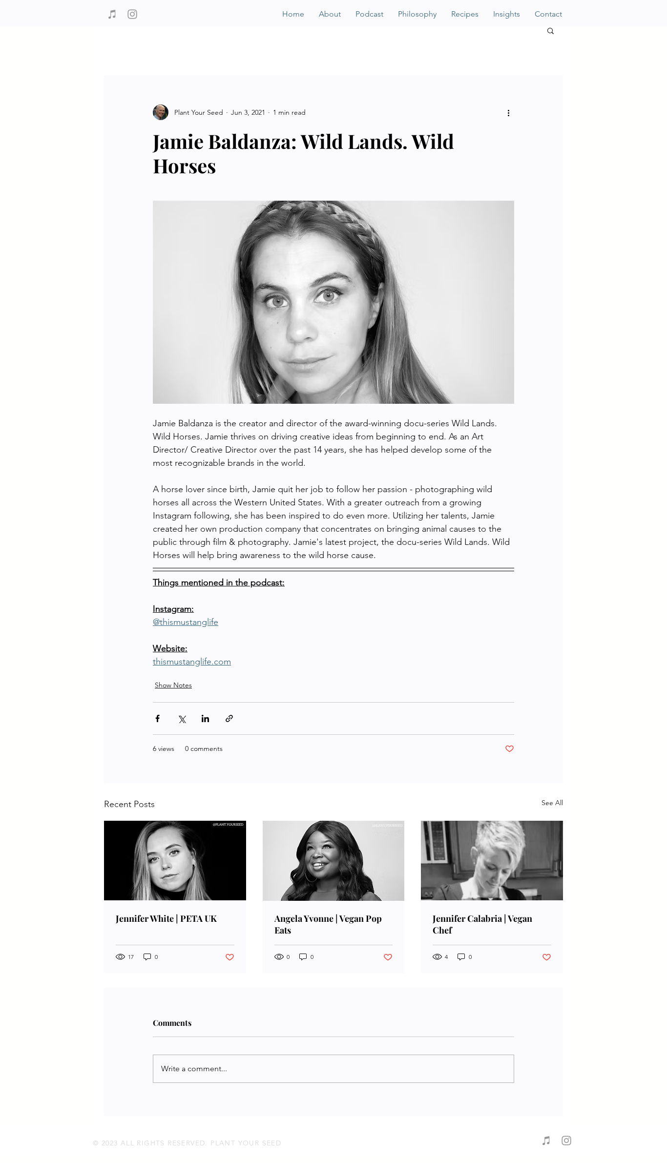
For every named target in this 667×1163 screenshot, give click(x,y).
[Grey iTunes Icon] (112, 14)
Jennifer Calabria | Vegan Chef (482, 924)
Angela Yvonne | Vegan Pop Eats (328, 924)
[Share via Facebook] (157, 718)
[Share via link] (229, 718)
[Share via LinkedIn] (205, 718)
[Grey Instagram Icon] (132, 14)
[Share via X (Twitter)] (181, 718)
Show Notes (173, 685)
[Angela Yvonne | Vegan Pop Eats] (334, 861)
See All (552, 802)
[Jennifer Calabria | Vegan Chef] (492, 860)
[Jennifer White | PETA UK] (175, 860)
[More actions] (508, 112)
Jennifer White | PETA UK (166, 918)
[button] (550, 30)
